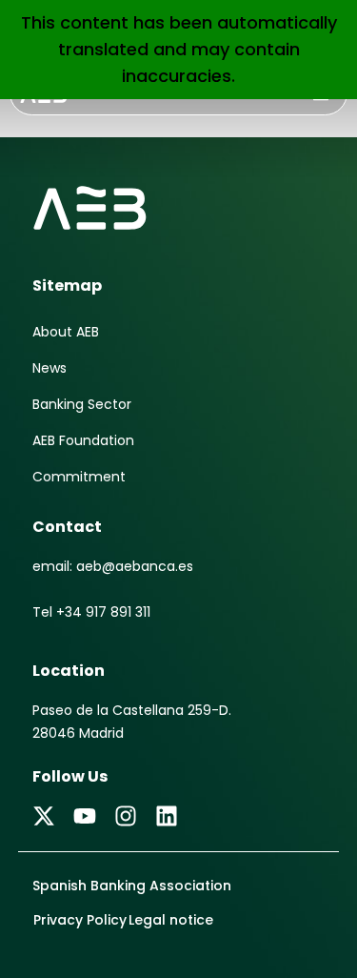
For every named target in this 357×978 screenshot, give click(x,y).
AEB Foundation (83, 440)
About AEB (65, 331)
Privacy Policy (80, 919)
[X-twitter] (43, 816)
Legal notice (171, 919)
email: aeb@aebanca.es (112, 566)
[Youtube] (84, 816)
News (49, 367)
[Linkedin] (166, 816)
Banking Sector (81, 404)
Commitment (79, 476)
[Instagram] (125, 816)
